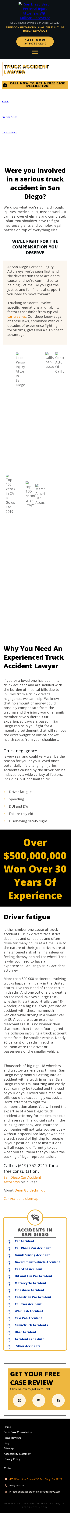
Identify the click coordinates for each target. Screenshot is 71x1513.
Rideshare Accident (29, 1290)
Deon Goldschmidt (30, 1190)
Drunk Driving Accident (32, 1255)
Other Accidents (27, 1346)
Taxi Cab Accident (28, 1318)
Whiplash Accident (29, 1311)
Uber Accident (25, 1332)
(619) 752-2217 (33, 1165)
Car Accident (24, 1241)
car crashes (16, 316)
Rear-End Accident (29, 1269)
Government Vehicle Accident (37, 1262)
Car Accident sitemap (21, 1198)
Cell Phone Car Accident (33, 1248)
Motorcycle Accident (30, 1283)
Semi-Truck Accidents (31, 1325)
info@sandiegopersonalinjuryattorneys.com (34, 1491)
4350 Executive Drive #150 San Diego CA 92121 (35, 1479)
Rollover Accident (28, 1304)
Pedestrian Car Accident (33, 1297)
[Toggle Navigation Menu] (35, 52)
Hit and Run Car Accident (33, 1276)
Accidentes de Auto (29, 1339)
